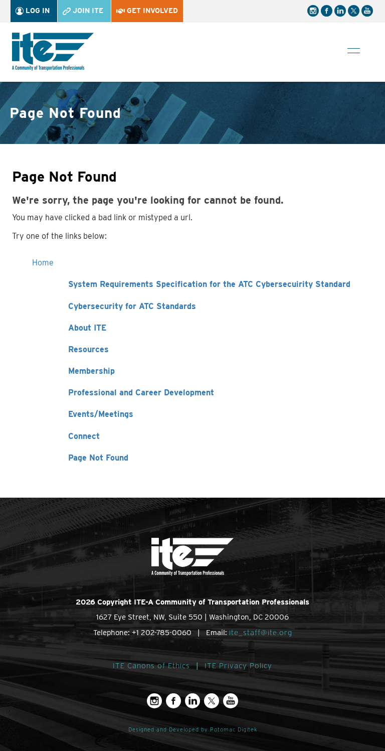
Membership (91, 371)
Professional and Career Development (141, 392)
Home (43, 262)
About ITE (87, 328)
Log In (37, 11)
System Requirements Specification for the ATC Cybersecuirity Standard (209, 284)
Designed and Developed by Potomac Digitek (192, 729)
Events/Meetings (100, 414)
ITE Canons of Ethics (151, 665)
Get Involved (151, 11)
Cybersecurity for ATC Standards (132, 306)
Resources (88, 349)
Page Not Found (98, 458)
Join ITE (87, 11)
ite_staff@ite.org (260, 632)
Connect (84, 436)
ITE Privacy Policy (238, 665)
